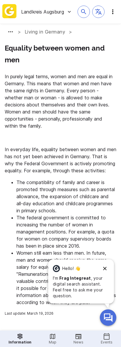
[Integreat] (9, 11)
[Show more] (10, 32)
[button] (98, 12)
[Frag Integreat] (108, 317)
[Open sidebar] (113, 12)
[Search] (84, 12)
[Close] (104, 268)
